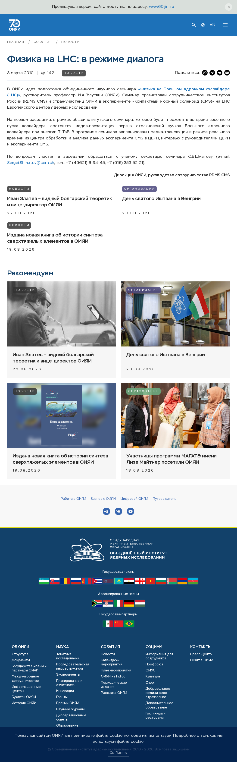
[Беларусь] (172, 583)
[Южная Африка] (97, 605)
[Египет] (129, 583)
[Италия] (119, 605)
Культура (153, 676)
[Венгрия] (140, 605)
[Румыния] (65, 583)
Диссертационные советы (71, 717)
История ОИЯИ (24, 703)
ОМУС (150, 670)
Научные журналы (70, 709)
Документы (21, 660)
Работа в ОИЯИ (73, 499)
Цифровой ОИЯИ (134, 499)
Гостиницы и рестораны (155, 715)
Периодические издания (114, 685)
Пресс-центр (201, 654)
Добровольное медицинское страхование (158, 693)
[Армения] (183, 583)
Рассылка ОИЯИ (114, 693)
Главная (16, 42)
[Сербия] (108, 605)
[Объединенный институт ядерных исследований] (118, 565)
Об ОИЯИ (20, 647)
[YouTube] (130, 512)
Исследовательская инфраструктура (72, 666)
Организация (139, 189)
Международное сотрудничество (25, 678)
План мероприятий (116, 670)
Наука (62, 647)
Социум (154, 647)
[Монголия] (87, 583)
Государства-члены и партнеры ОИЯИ (29, 668)
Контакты (200, 647)
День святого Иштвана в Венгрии (161, 198)
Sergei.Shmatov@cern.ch (30, 163)
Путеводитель (164, 499)
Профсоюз (154, 664)
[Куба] (97, 583)
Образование (143, 391)
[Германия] (129, 605)
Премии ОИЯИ (67, 703)
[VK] (118, 512)
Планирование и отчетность (69, 683)
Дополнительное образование (159, 705)
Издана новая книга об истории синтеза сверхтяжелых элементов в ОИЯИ (55, 238)
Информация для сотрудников (159, 656)
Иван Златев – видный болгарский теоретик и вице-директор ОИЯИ (59, 202)
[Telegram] (106, 512)
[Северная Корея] (108, 583)
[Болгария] (161, 583)
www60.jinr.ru (161, 7)
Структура (20, 654)
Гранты (62, 697)
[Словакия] (55, 583)
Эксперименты (68, 674)
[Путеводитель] (203, 25)
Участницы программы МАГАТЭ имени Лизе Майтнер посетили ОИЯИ (171, 459)
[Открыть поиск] (193, 25)
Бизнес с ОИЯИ (103, 499)
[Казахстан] (119, 583)
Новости (70, 42)
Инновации (65, 691)
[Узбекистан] (44, 583)
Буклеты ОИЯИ (24, 697)
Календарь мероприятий (111, 662)
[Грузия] (140, 583)
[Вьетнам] (151, 583)
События (43, 42)
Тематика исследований (67, 656)
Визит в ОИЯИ (201, 660)
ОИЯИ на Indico (113, 676)
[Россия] (76, 583)
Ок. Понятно (118, 752)
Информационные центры (26, 689)
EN (212, 25)
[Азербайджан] (193, 583)
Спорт (151, 682)
